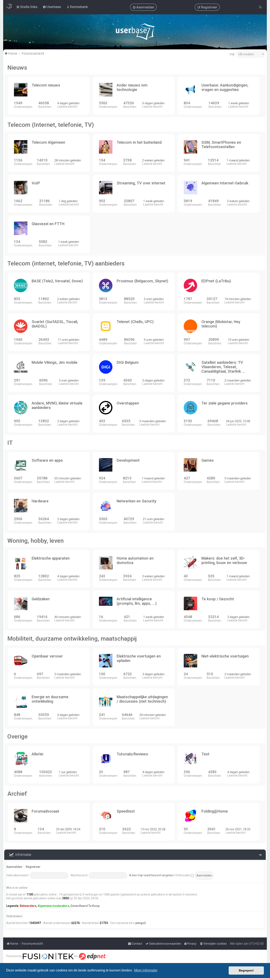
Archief (17, 793)
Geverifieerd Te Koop (85, 906)
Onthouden (183, 875)
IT (10, 442)
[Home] (135, 32)
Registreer (33, 866)
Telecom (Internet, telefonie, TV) (50, 124)
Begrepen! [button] (246, 970)
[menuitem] (143, 7)
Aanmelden (14, 866)
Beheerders (28, 906)
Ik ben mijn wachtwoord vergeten (151, 875)
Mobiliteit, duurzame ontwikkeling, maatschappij (72, 638)
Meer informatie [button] (145, 970)
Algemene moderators (53, 906)
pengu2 (140, 923)
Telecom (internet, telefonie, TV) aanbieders (66, 263)
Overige (17, 736)
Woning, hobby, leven (35, 540)
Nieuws (17, 67)
